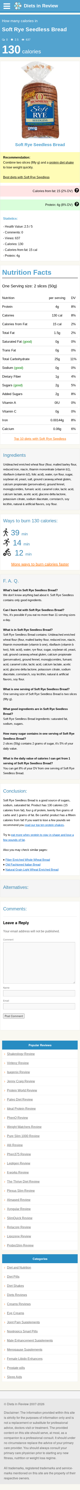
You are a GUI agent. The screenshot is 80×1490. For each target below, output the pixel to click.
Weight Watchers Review (24, 1127)
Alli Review (15, 1145)
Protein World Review (22, 1090)
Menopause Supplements (24, 1349)
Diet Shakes (15, 1285)
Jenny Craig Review (21, 1081)
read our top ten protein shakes (44, 825)
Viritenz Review (18, 1063)
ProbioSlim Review (20, 1245)
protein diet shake (61, 162)
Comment (8, 939)
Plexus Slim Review (21, 1190)
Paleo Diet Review (20, 1099)
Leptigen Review (18, 1163)
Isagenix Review (18, 1072)
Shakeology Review (21, 1054)
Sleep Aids (14, 1377)
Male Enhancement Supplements (30, 1340)
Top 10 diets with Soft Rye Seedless (40, 439)
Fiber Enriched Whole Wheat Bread (27, 859)
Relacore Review (19, 1227)
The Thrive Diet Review (23, 1181)
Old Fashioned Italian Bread (22, 864)
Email (6, 1000)
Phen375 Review (19, 1154)
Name (6, 987)
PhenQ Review (17, 1117)
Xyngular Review (19, 1209)
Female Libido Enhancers (25, 1358)
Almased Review (18, 1199)
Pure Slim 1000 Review (23, 1136)
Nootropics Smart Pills (22, 1331)
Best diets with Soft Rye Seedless (26, 177)
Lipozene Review (19, 1236)
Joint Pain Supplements (23, 1322)
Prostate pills (16, 1368)
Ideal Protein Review (21, 1108)
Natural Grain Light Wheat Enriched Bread (31, 869)
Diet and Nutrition (19, 1267)
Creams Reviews (19, 1304)
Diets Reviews (17, 1295)
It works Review (18, 1172)
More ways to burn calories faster (40, 564)
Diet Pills (13, 1276)
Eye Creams (15, 1313)
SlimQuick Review (19, 1218)
